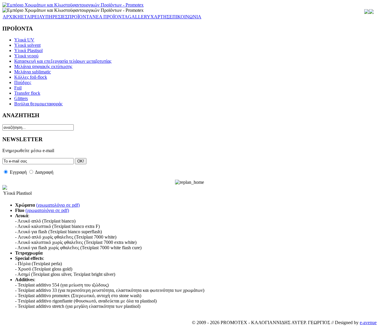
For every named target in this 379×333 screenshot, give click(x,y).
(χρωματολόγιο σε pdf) (58, 204)
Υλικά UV (24, 39)
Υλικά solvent (27, 45)
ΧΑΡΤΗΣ (159, 16)
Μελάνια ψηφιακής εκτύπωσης (43, 66)
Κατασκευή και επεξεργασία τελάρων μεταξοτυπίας (62, 61)
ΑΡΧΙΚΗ (12, 16)
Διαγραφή (44, 172)
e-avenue (368, 322)
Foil (18, 87)
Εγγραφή (18, 172)
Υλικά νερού (26, 55)
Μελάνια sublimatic (32, 71)
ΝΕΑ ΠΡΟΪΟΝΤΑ (110, 16)
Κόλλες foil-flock (30, 77)
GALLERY (139, 16)
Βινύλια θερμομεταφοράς (38, 103)
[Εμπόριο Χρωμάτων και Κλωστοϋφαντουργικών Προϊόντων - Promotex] (73, 4)
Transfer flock (27, 93)
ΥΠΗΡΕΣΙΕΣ (55, 16)
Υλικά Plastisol (28, 50)
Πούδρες (22, 82)
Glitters (21, 98)
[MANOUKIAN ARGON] (371, 12)
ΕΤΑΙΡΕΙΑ (31, 16)
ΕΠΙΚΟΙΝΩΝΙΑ (185, 16)
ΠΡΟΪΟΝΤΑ (80, 16)
